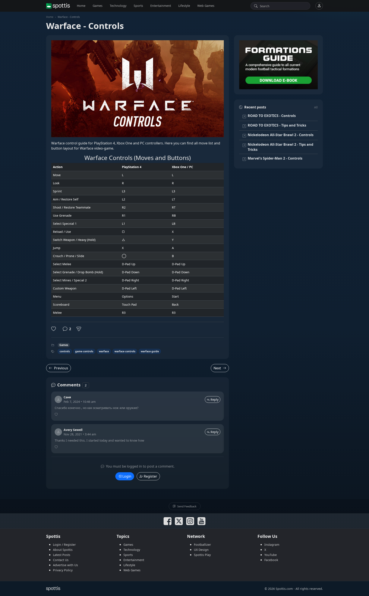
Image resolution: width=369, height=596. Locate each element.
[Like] (54, 328)
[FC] (278, 64)
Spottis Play (202, 555)
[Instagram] (190, 521)
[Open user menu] (319, 6)
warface (104, 351)
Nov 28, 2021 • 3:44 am (80, 434)
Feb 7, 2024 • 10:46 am (80, 402)
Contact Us (61, 560)
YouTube (270, 555)
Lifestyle (184, 6)
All (316, 107)
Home (81, 6)
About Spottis (63, 550)
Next (217, 368)
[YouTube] (201, 521)
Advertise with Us (65, 565)
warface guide (150, 351)
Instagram (271, 545)
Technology (118, 6)
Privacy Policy (63, 570)
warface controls (124, 351)
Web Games (205, 6)
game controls (84, 351)
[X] (179, 521)
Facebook (271, 560)
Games (97, 6)
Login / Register (64, 545)
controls (65, 351)
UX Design (201, 550)
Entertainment (160, 6)
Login (126, 476)
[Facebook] (167, 521)
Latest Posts (61, 555)
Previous (61, 368)
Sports (138, 6)
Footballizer (202, 545)
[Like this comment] (57, 414)
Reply (214, 399)
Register (150, 476)
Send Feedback (186, 506)
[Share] (78, 328)
